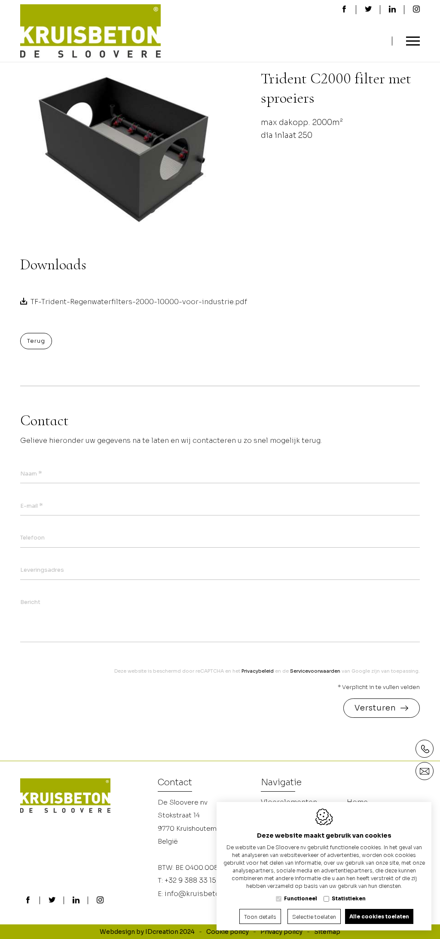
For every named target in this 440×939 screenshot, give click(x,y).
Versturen (375, 708)
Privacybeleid (257, 671)
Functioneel (300, 898)
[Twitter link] (52, 900)
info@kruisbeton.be (200, 893)
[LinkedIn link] (76, 900)
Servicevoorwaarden (315, 671)
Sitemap (327, 932)
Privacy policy (281, 932)
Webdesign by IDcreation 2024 (147, 932)
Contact (175, 783)
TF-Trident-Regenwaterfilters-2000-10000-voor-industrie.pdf (139, 301)
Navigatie (281, 783)
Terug (36, 341)
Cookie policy (227, 932)
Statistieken (349, 898)
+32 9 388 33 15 (190, 880)
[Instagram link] (100, 900)
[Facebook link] (28, 900)
